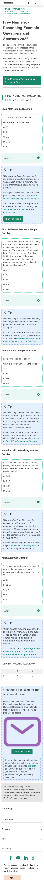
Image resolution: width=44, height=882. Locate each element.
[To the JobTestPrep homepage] (7, 2)
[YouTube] (18, 858)
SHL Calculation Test (14, 209)
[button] (29, 2)
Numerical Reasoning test (23, 546)
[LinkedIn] (26, 858)
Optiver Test (9, 212)
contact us (33, 766)
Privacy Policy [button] (13, 871)
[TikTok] (33, 858)
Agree (12, 878)
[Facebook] (11, 858)
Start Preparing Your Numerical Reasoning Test (20, 80)
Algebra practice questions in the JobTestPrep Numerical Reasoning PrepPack (21, 651)
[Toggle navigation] (41, 2)
